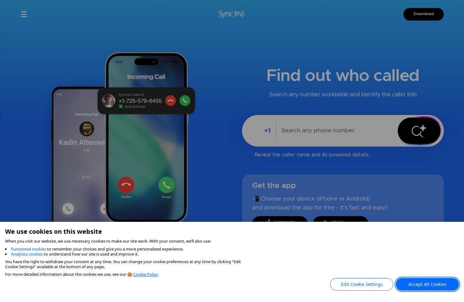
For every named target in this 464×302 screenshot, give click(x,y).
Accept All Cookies (427, 284)
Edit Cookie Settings (362, 284)
